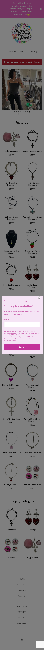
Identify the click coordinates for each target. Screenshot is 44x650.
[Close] (40, 297)
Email (6, 319)
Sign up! (22, 347)
